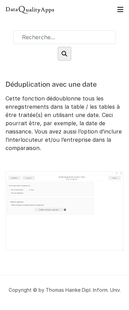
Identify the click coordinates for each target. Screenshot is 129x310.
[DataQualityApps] (30, 9)
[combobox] (64, 37)
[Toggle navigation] (120, 9)
